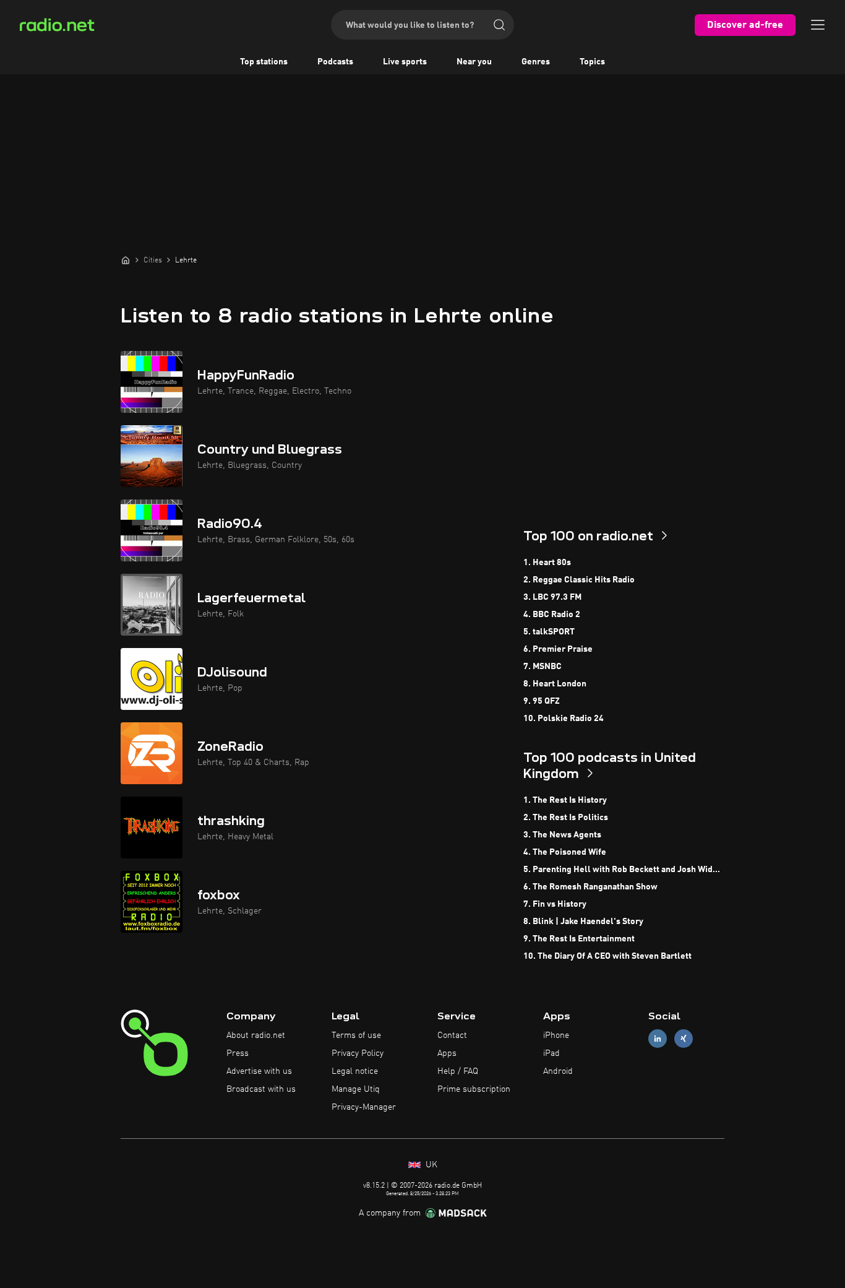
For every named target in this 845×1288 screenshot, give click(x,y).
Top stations (264, 62)
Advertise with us (259, 1071)
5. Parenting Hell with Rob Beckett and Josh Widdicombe (623, 869)
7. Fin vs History (554, 904)
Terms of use (356, 1035)
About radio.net (255, 1035)
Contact (452, 1035)
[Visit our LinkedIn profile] (658, 1038)
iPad (551, 1053)
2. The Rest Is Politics (565, 817)
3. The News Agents (562, 835)
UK (430, 1164)
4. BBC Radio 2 (551, 614)
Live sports (405, 62)
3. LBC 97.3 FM (552, 597)
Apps (447, 1053)
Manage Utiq (356, 1089)
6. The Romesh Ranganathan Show (590, 887)
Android (558, 1071)
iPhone (556, 1035)
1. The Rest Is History (565, 800)
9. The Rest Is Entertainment (579, 939)
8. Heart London (554, 684)
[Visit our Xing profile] (683, 1038)
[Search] (499, 24)
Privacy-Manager (364, 1107)
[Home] (126, 260)
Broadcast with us (261, 1089)
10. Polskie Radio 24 (563, 718)
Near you (474, 62)
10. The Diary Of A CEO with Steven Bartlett (607, 956)
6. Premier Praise (558, 649)
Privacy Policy (358, 1053)
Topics (592, 62)
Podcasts (335, 62)
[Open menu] (817, 24)
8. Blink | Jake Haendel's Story (583, 921)
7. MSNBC (542, 666)
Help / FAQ (457, 1071)
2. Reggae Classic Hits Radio (579, 580)
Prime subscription (473, 1089)
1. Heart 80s (547, 562)
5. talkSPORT (549, 632)
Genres (535, 62)
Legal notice (355, 1071)
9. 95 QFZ (541, 701)
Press (237, 1053)
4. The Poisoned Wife (564, 852)
